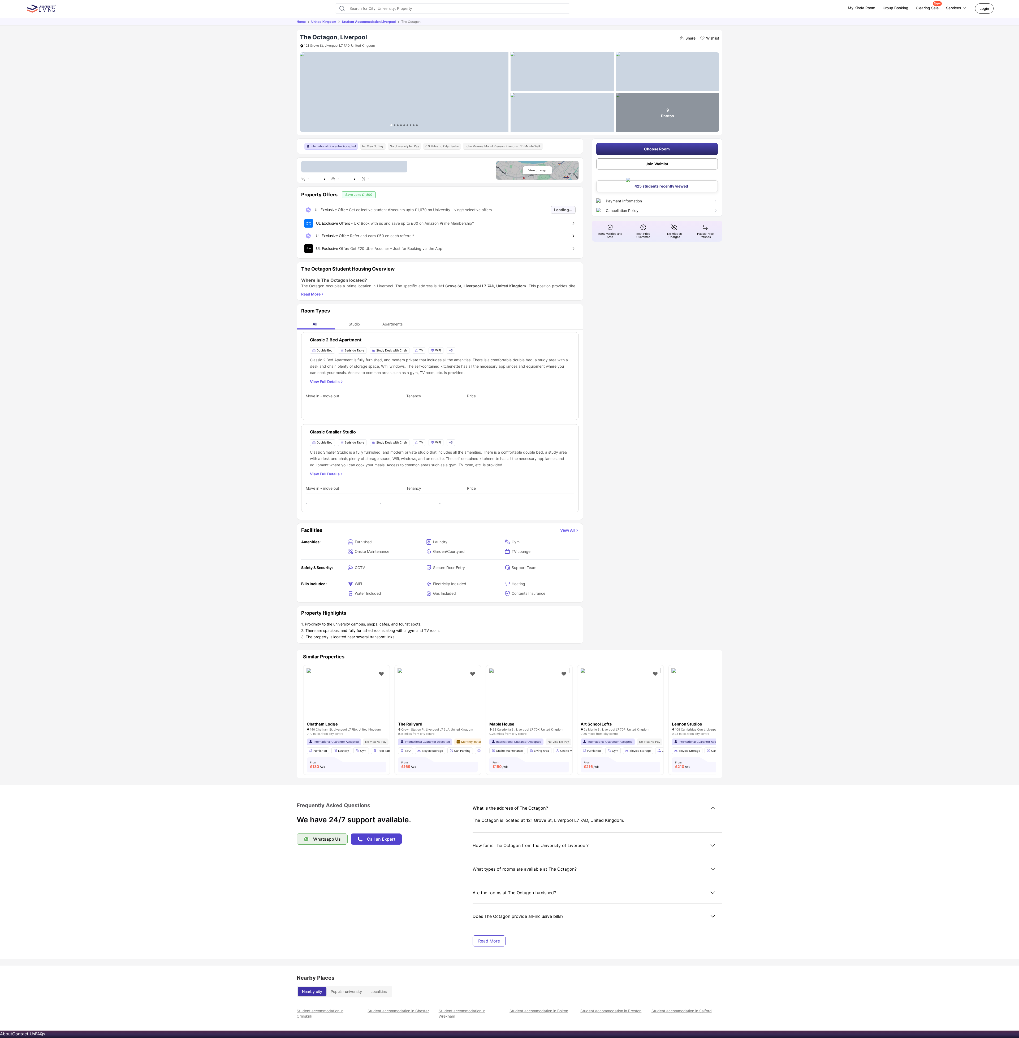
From (317, 765)
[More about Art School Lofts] (620, 695)
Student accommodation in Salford (681, 1011)
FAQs (40, 1033)
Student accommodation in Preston (610, 1011)
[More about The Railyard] (438, 695)
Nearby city (312, 991)
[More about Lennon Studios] (711, 695)
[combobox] (452, 8)
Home (301, 22)
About (6, 1033)
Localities (378, 991)
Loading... (563, 209)
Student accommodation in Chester (398, 1011)
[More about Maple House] (529, 695)
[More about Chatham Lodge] (346, 695)
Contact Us (23, 1033)
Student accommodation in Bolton (539, 1011)
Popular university (346, 991)
